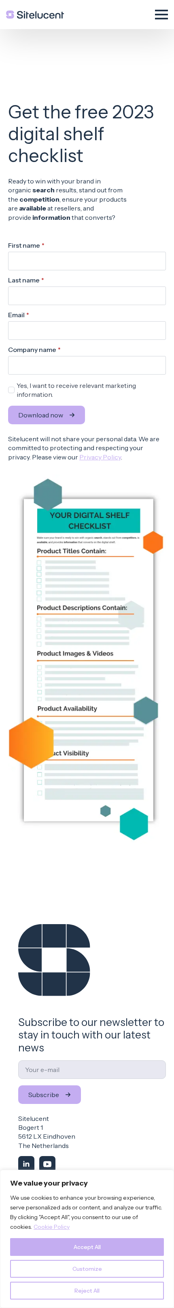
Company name (34, 349)
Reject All (87, 1290)
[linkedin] (26, 1164)
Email (18, 315)
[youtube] (47, 1164)
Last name (26, 280)
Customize (87, 1268)
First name (26, 245)
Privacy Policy (100, 457)
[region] (87, 1239)
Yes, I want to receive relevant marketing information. (76, 389)
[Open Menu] (161, 14)
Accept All (87, 1247)
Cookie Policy (52, 1226)
